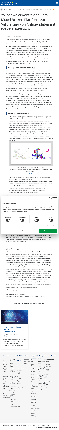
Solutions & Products (37, 9)
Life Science (19, 381)
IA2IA (32, 383)
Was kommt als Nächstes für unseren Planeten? (33, 365)
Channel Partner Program (40, 388)
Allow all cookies (48, 230)
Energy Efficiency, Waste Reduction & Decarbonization (14, 383)
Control (18, 366)
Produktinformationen (29, 359)
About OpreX (32, 377)
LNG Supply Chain (4, 361)
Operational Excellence (13, 376)
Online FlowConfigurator (42, 382)
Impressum (36, 425)
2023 (29, 9)
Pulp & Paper (4, 379)
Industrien (6, 356)
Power (4, 366)
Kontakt (53, 356)
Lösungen (13, 356)
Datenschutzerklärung (20, 425)
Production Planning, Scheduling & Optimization (13, 397)
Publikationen (27, 361)
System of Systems (33, 380)
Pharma (5, 395)
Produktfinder (41, 368)
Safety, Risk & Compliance (13, 367)
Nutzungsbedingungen (7, 425)
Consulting (19, 370)
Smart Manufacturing (34, 385)
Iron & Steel (4, 382)
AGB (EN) (43, 425)
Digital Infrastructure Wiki (34, 417)
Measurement (20, 368)
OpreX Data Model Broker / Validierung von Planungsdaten (13, 329)
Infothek (26, 356)
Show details (50, 226)
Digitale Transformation (34, 389)
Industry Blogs (40, 379)
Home (5, 9)
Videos (25, 363)
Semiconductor (6, 397)
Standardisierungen (35, 408)
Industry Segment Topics (33, 373)
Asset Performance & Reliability (13, 372)
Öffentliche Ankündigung (20, 384)
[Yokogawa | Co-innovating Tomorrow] (7, 3)
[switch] (22, 220)
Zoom (30, 173)
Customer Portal (40, 372)
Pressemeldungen (22, 9)
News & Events (12, 9)
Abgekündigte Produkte (20, 387)
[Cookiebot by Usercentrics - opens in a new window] (50, 198)
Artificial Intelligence (33, 392)
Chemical (5, 364)
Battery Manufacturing (6, 389)
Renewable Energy (5, 369)
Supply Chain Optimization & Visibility (13, 390)
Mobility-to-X (5, 392)
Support (46, 356)
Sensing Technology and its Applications (33, 403)
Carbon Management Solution (13, 403)
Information (20, 364)
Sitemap (48, 425)
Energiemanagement (15, 406)
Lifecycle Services (19, 377)
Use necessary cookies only (29, 230)
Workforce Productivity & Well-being (12, 361)
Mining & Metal (5, 372)
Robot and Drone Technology (33, 398)
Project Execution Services (19, 373)
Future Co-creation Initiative (33, 412)
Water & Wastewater (6, 386)
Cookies (29, 425)
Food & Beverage (5, 375)
